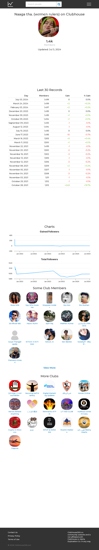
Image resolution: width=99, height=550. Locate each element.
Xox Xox (67, 305)
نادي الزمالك (66, 393)
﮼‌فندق (32, 430)
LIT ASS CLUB (67, 411)
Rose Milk (15, 305)
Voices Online (84, 393)
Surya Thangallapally (14, 343)
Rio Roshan (84, 305)
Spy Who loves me (32, 306)
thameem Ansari (14, 361)
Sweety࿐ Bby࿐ (84, 343)
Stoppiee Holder (49, 306)
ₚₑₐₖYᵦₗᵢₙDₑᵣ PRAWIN (84, 324)
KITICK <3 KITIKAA (32, 343)
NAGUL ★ (49, 342)
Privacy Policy (14, 536)
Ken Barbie (67, 342)
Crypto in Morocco (14, 431)
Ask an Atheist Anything (14, 412)
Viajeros (14, 448)
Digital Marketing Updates (49, 394)
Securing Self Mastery (32, 394)
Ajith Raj (49, 323)
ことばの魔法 (32, 411)
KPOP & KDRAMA (49, 431)
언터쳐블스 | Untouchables (14, 394)
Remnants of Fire (49, 412)
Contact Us (13, 532)
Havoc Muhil (32, 323)
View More (49, 368)
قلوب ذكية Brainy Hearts (84, 431)
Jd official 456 (15, 323)
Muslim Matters (66, 431)
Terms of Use (13, 539)
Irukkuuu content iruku (84, 412)
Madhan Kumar (67, 323)
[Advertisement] (49, 71)
